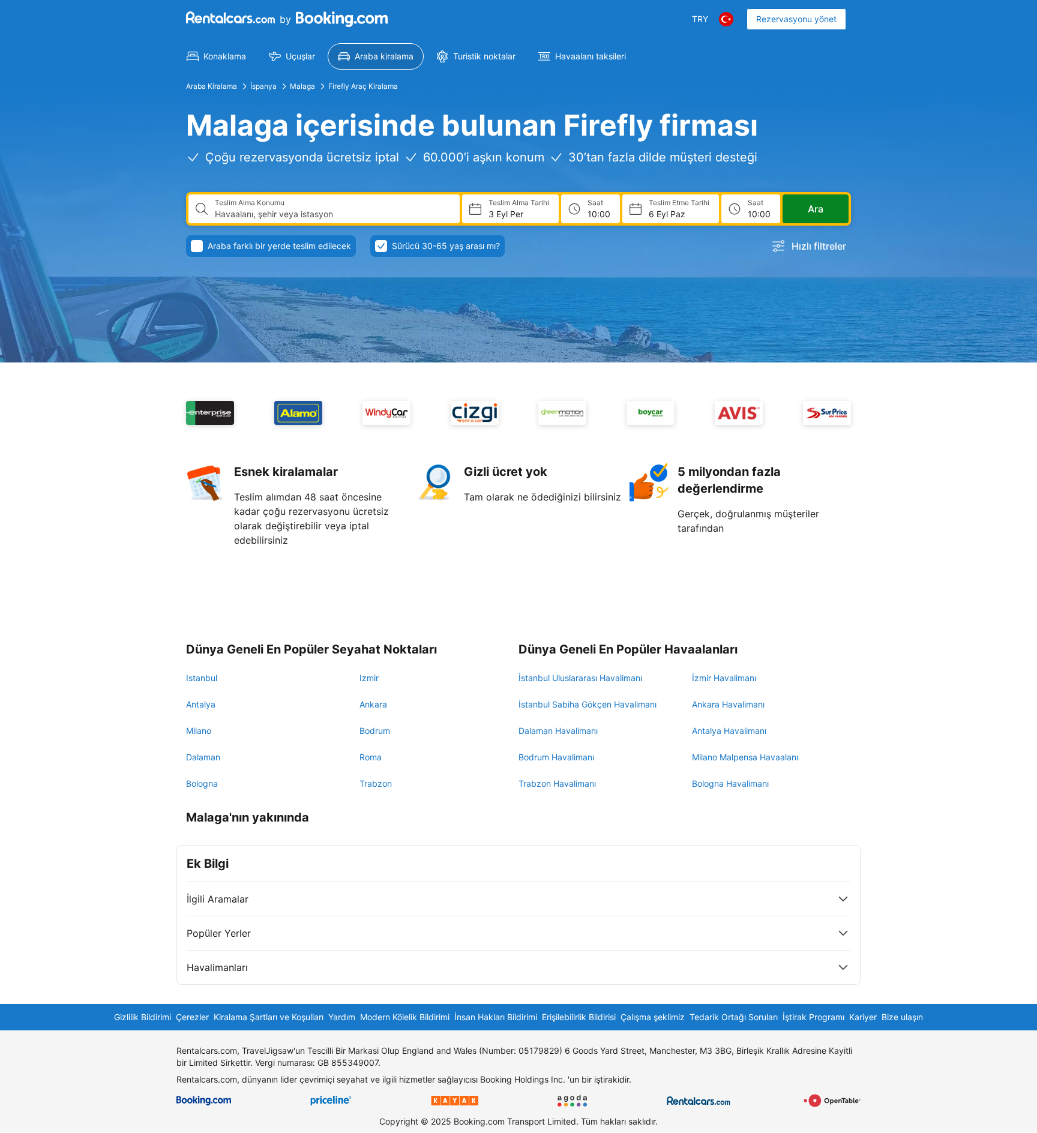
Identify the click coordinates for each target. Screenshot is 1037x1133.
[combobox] (332, 214)
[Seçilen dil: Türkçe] (726, 19)
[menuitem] (216, 56)
